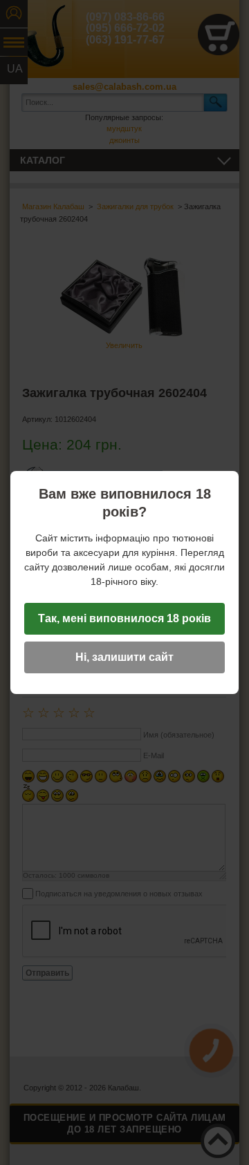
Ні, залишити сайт (124, 657)
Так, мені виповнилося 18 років (124, 618)
